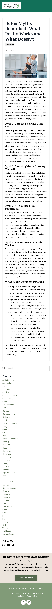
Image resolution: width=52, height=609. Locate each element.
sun (3, 519)
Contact (11, 593)
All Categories (8, 380)
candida (5, 392)
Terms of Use (32, 596)
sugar (4, 516)
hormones (6, 451)
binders (5, 386)
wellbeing (6, 531)
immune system (9, 457)
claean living (7, 398)
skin (4, 503)
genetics (5, 429)
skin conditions (8, 507)
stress (4, 513)
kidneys (5, 466)
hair (4, 436)
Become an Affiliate (23, 593)
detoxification (10, 44)
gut (3, 432)
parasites (6, 497)
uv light (5, 525)
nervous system (9, 488)
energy (5, 426)
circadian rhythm (9, 395)
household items (9, 454)
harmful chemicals (10, 439)
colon (4, 402)
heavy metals (8, 445)
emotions (6, 420)
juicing (5, 463)
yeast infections (8, 534)
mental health (8, 479)
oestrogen (6, 491)
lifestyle (5, 470)
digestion (6, 411)
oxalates (6, 494)
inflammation (7, 460)
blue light (6, 389)
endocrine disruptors (10, 423)
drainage (6, 417)
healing (5, 442)
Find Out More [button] (26, 578)
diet (4, 408)
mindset (5, 485)
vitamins (5, 528)
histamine (6, 448)
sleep (4, 510)
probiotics (6, 500)
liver (4, 476)
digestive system (9, 414)
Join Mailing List (38, 593)
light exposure (8, 473)
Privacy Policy (20, 596)
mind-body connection (11, 482)
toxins (5, 522)
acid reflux (7, 383)
